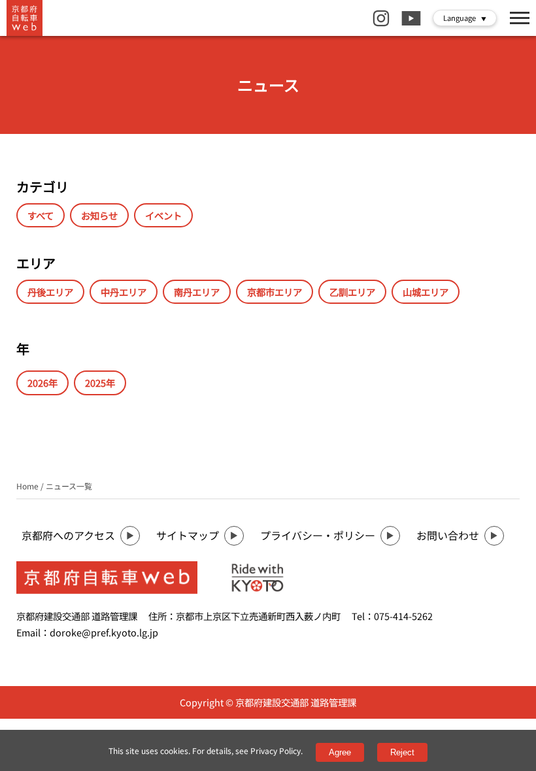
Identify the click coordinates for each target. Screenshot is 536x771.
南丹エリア (197, 292)
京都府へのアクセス (68, 535)
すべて (40, 215)
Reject (402, 752)
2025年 (100, 382)
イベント (163, 215)
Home (27, 485)
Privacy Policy (275, 750)
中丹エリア (123, 292)
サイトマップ (187, 535)
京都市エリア (274, 292)
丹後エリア (50, 292)
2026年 (42, 382)
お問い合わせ (447, 535)
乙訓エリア (352, 292)
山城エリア (425, 292)
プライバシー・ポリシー (317, 535)
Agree (340, 752)
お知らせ (99, 215)
